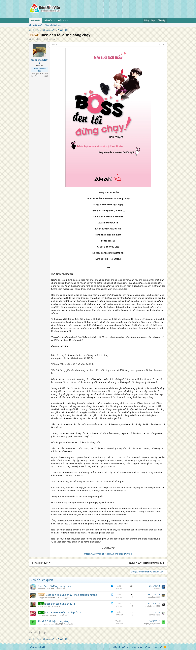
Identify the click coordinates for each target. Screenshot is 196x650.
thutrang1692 (43, 615)
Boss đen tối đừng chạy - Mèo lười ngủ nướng (71, 594)
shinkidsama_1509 (152, 606)
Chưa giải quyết (36, 25)
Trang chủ (157, 647)
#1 (164, 44)
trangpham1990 (38, 39)
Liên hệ (116, 647)
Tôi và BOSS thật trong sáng (53, 621)
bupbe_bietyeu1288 (46, 624)
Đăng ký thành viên (53, 25)
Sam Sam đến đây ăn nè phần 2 (63, 612)
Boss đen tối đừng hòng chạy (54, 586)
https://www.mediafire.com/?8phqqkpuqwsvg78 (108, 553)
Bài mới (48, 20)
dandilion (41, 589)
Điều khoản (137, 647)
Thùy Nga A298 (154, 615)
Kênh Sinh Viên (39, 647)
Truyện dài (61, 589)
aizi (39, 606)
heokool (157, 588)
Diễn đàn (35, 20)
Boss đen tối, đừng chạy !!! (60, 603)
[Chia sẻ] (160, 44)
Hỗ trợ (147, 647)
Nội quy (125, 647)
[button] (54, 20)
